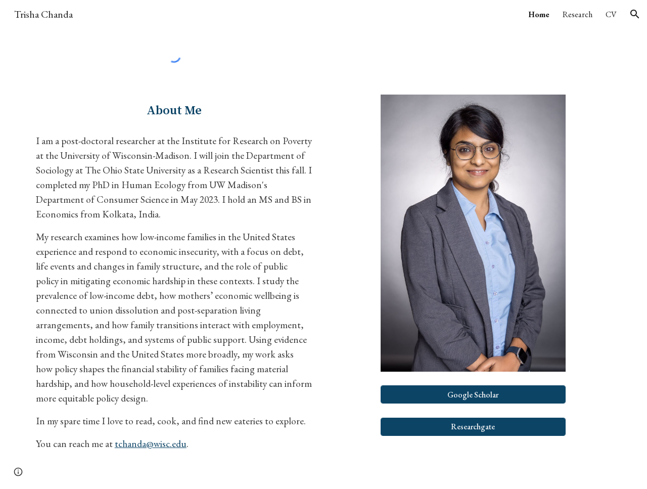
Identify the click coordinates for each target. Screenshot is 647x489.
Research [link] (577, 14)
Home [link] (538, 14)
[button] (635, 14)
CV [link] (611, 14)
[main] (174, 111)
